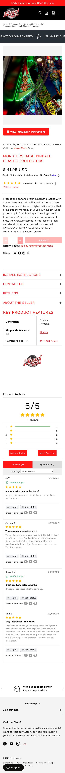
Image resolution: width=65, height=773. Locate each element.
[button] (12, 183)
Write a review (11, 187)
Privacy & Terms (25, 766)
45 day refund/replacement (36, 245)
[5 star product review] (13, 487)
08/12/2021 (54, 478)
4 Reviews (28, 183)
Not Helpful (30, 507)
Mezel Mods (20, 148)
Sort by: (15, 471)
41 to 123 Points (49, 341)
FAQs (18, 763)
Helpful (13, 507)
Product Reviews (14, 394)
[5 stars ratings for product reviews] (32, 415)
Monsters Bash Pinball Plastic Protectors (21, 26)
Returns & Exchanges (45, 763)
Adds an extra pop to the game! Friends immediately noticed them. (30, 496)
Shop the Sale (45, 3)
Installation (28, 763)
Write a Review (18, 453)
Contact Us (8, 763)
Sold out (44, 240)
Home (5, 24)
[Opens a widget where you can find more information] (13, 767)
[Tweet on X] (15, 253)
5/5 (32, 406)
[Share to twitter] (35, 512)
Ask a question (46, 183)
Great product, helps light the (21, 585)
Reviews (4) (18, 464)
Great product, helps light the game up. (24, 589)
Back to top (31, 703)
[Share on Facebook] (19, 253)
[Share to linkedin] (30, 512)
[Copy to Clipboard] (28, 253)
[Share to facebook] (26, 512)
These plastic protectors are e (21, 531)
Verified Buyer (17, 482)
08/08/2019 (54, 613)
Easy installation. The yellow (20, 621)
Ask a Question (47, 453)
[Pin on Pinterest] (24, 253)
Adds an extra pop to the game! (22, 491)
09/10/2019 (54, 572)
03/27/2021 (54, 523)
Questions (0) (47, 464)
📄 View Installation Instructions (26, 131)
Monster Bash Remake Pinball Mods (27, 24)
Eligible (44, 332)
